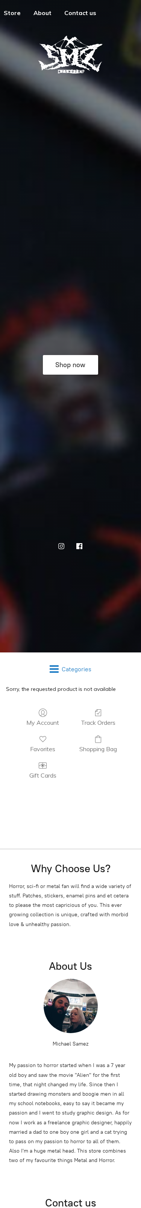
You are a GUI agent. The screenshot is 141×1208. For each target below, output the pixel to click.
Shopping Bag (98, 749)
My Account (42, 722)
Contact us (80, 13)
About (42, 13)
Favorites (42, 749)
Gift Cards (42, 775)
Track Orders (98, 722)
